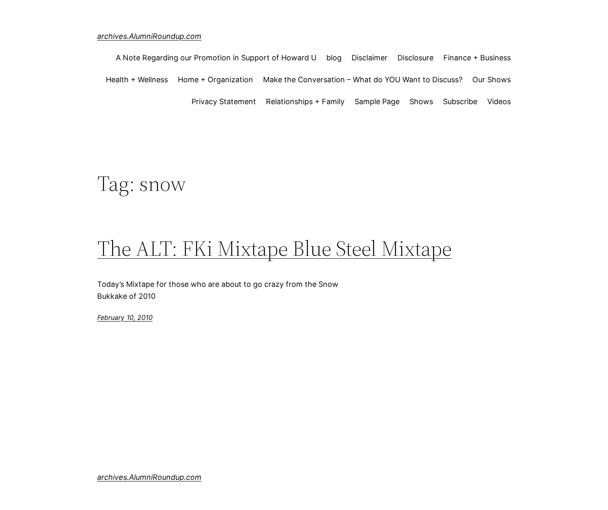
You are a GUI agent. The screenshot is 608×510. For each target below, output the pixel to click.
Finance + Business (477, 57)
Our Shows (491, 79)
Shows (421, 101)
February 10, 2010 (125, 317)
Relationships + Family (305, 101)
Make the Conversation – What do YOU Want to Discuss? (362, 79)
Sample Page (377, 101)
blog (334, 57)
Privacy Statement (223, 101)
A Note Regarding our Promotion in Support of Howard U (216, 57)
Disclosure (415, 57)
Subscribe (460, 101)
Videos (499, 101)
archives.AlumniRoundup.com (149, 36)
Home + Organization (215, 79)
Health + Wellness (137, 79)
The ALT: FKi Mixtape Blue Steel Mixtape (274, 248)
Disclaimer (370, 57)
